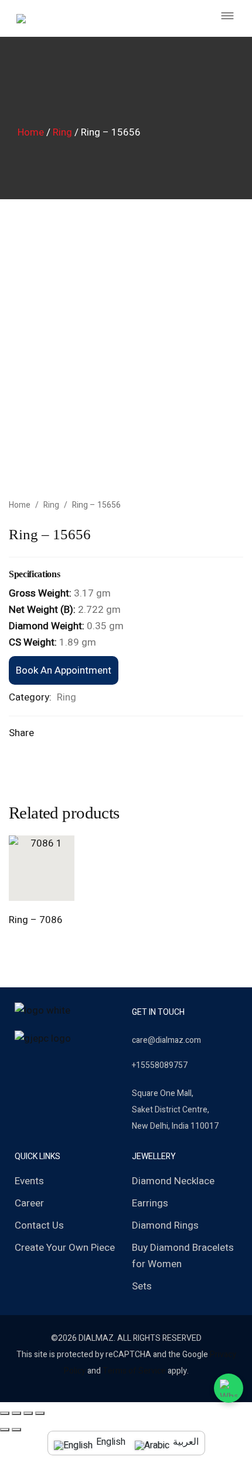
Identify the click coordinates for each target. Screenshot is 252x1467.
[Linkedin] (75, 1066)
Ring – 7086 (36, 920)
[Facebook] (19, 1066)
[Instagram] (38, 1066)
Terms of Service (134, 1371)
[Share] (16, 1413)
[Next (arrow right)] (16, 1429)
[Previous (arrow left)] (4, 1429)
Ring (62, 132)
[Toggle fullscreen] (28, 1413)
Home (31, 132)
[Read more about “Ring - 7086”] (28, 888)
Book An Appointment (63, 670)
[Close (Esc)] (4, 1413)
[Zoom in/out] (40, 1413)
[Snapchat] (57, 1066)
